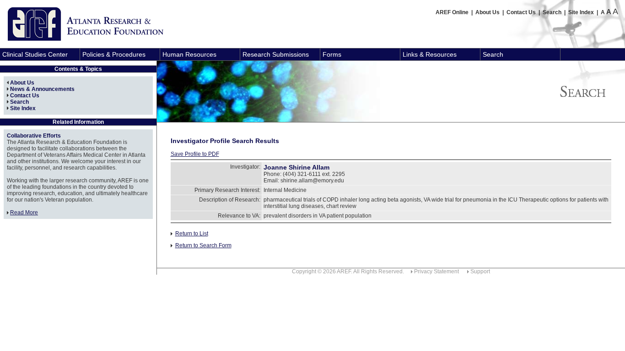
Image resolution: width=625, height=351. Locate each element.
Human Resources (189, 54)
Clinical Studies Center (35, 54)
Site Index (581, 12)
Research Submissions (275, 54)
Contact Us (521, 12)
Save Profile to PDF (195, 154)
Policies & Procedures (113, 54)
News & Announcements (42, 89)
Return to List (191, 233)
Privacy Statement (436, 271)
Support (480, 271)
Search (552, 12)
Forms (332, 54)
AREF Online (452, 12)
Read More (24, 212)
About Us (487, 12)
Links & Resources (430, 54)
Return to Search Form (203, 245)
